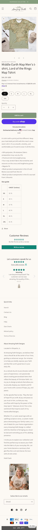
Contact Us (7, 312)
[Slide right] (23, 58)
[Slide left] (14, 58)
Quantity (4, 103)
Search (6, 307)
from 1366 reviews (17, 265)
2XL (5, 98)
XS (5, 94)
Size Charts (7, 326)
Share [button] (6, 228)
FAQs (5, 322)
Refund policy (8, 331)
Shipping (4, 80)
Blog (5, 317)
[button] (2, 8)
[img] (19, 262)
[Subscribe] (31, 501)
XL (31, 94)
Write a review (19, 247)
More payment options (19, 127)
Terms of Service (9, 336)
